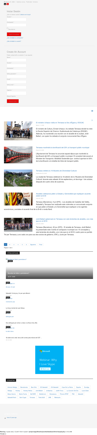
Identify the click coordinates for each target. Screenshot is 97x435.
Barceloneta (24, 387)
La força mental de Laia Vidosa (15, 308)
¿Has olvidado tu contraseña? (15, 38)
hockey (18, 391)
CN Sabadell (54, 387)
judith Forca (59, 391)
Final (40, 244)
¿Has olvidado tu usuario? (14, 41)
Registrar (13, 101)
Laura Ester (85, 391)
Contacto (35, 1)
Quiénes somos (21, 1)
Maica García (12, 394)
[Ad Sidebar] (49, 360)
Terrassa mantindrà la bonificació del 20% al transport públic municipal (62, 147)
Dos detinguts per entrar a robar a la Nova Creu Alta (21, 323)
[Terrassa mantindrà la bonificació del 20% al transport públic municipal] (18, 154)
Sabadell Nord (12, 397)
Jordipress (49, 391)
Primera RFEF (64, 394)
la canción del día (72, 391)
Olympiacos (52, 394)
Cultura (8, 172)
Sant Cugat (23, 397)
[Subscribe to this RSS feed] (92, 120)
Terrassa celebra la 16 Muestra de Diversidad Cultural (56, 170)
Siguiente (33, 244)
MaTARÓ (33, 394)
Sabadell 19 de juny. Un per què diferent (18, 293)
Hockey (8, 297)
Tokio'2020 (41, 397)
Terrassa (32, 397)
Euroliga (86, 387)
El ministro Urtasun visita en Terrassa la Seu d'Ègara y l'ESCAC (60, 122)
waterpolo (57, 397)
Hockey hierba (27, 391)
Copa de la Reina (67, 387)
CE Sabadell (43, 387)
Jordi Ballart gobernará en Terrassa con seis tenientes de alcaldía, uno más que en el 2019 (64, 220)
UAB (49, 397)
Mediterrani (42, 394)
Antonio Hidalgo (12, 387)
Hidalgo (10, 391)
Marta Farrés (23, 394)
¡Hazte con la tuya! (25, 14)
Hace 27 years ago (12, 417)
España (78, 387)
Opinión (8, 195)
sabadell (80, 394)
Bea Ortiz (34, 387)
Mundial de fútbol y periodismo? (18, 273)
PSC (73, 394)
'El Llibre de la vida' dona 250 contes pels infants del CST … (24, 338)
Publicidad (29, 1)
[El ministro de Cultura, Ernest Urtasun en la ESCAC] (18, 130)
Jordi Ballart (39, 391)
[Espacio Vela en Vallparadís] (18, 178)
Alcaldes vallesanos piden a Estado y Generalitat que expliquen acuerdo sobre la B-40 (63, 194)
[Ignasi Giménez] (18, 199)
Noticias (8, 124)
